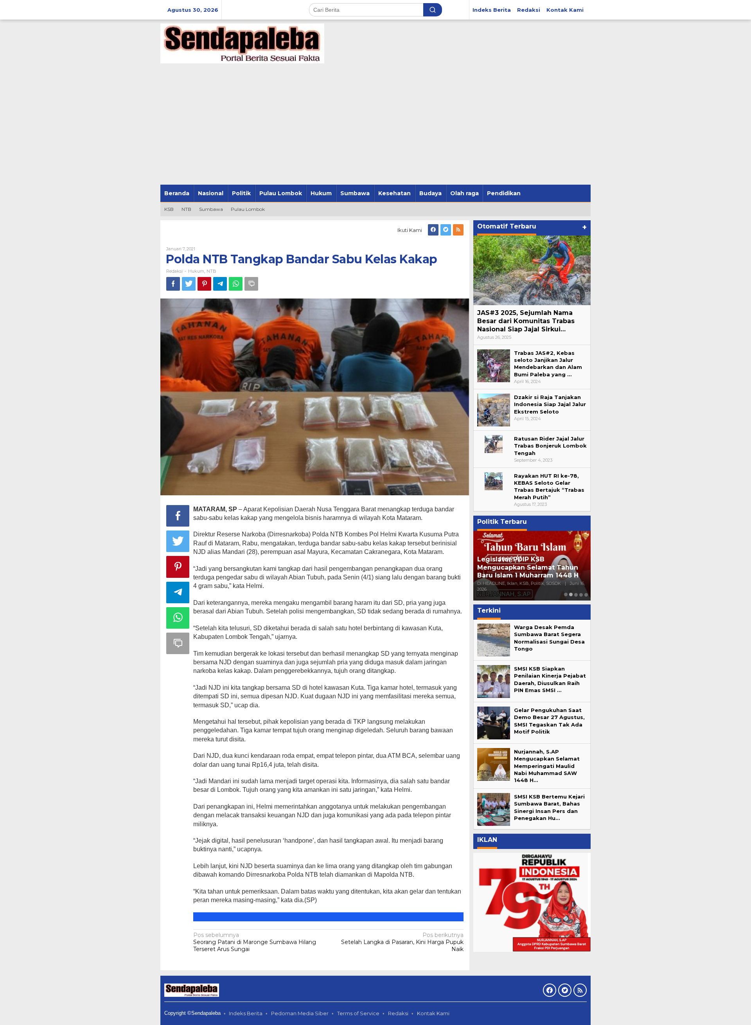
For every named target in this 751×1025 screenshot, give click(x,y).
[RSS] (458, 230)
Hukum (196, 271)
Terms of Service (358, 1013)
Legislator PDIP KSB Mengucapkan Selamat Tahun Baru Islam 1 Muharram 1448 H (528, 567)
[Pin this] (204, 284)
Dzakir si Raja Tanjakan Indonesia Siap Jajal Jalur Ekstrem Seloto (550, 404)
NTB (211, 271)
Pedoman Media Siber (300, 1013)
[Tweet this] (189, 284)
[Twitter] (445, 230)
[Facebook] (433, 230)
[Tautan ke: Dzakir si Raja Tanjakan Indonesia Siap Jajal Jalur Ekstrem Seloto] (493, 409)
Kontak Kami (433, 1013)
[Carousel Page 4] (581, 594)
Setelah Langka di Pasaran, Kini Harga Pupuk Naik (402, 942)
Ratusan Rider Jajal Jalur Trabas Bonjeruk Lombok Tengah (550, 445)
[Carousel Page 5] (586, 594)
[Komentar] (251, 284)
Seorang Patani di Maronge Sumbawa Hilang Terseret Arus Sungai (254, 942)
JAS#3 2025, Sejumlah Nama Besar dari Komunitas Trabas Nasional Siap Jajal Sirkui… (526, 321)
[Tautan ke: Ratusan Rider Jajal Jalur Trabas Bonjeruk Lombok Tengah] (494, 443)
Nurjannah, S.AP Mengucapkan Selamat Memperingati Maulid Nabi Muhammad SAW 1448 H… (547, 765)
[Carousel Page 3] (576, 594)
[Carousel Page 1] (566, 594)
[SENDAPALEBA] (242, 43)
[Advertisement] (375, 126)
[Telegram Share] (220, 284)
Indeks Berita (245, 1013)
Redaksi (398, 1013)
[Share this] (173, 284)
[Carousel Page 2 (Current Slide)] (571, 594)
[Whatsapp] (236, 284)
